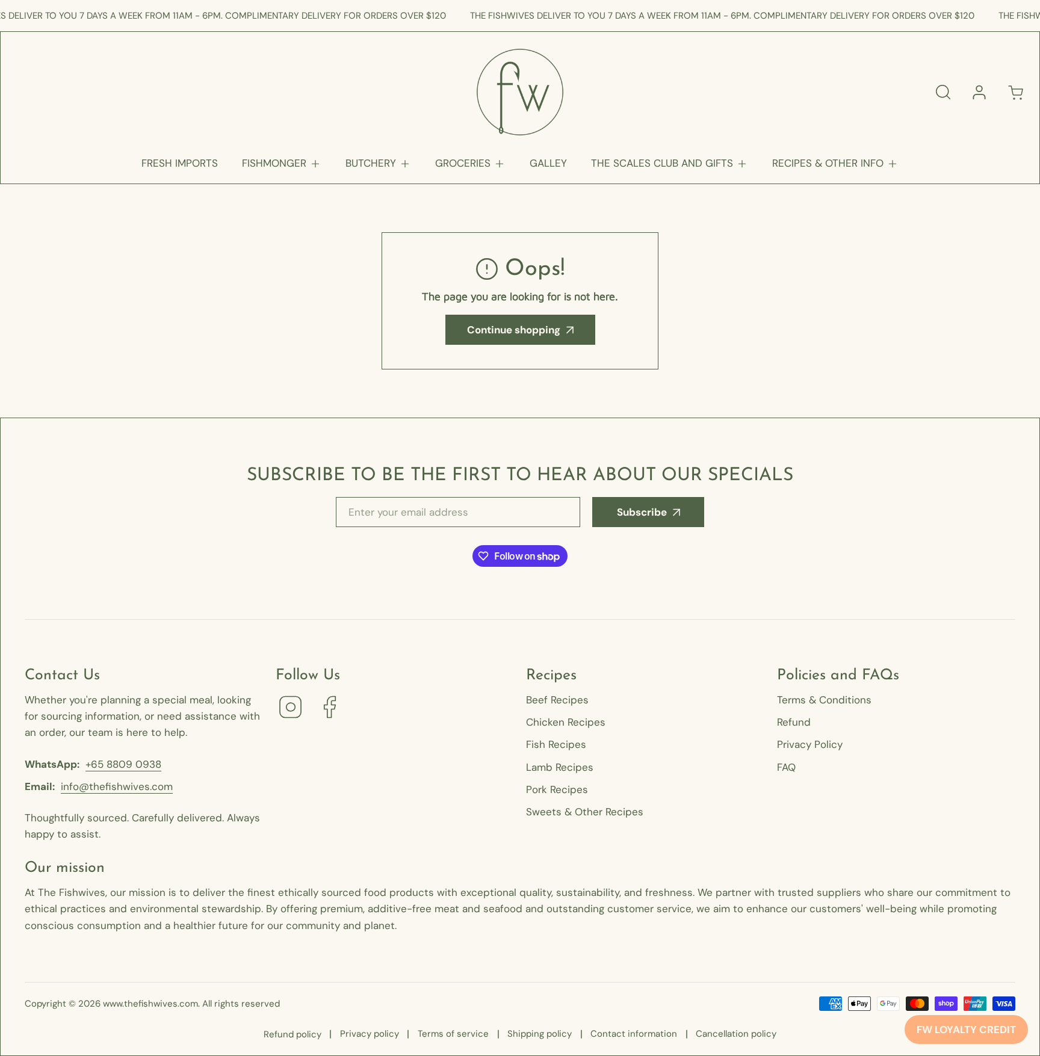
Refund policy (292, 1034)
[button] (281, 163)
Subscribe (642, 512)
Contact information (633, 1034)
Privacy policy (369, 1034)
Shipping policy (539, 1034)
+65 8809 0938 (123, 764)
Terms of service (453, 1034)
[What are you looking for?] (943, 92)
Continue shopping (513, 329)
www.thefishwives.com (150, 1004)
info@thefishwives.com (117, 786)
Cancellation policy (736, 1034)
